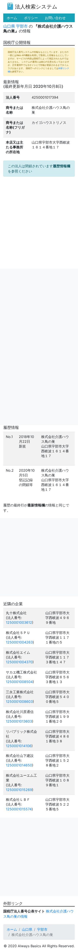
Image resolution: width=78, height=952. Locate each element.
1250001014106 (18, 746)
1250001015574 (19, 809)
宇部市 (22, 26)
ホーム (12, 929)
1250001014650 (19, 765)
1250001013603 (19, 721)
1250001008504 (19, 682)
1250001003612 (19, 622)
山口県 (9, 26)
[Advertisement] (39, 308)
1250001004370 (19, 662)
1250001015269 (19, 790)
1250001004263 (19, 642)
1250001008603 (19, 701)
